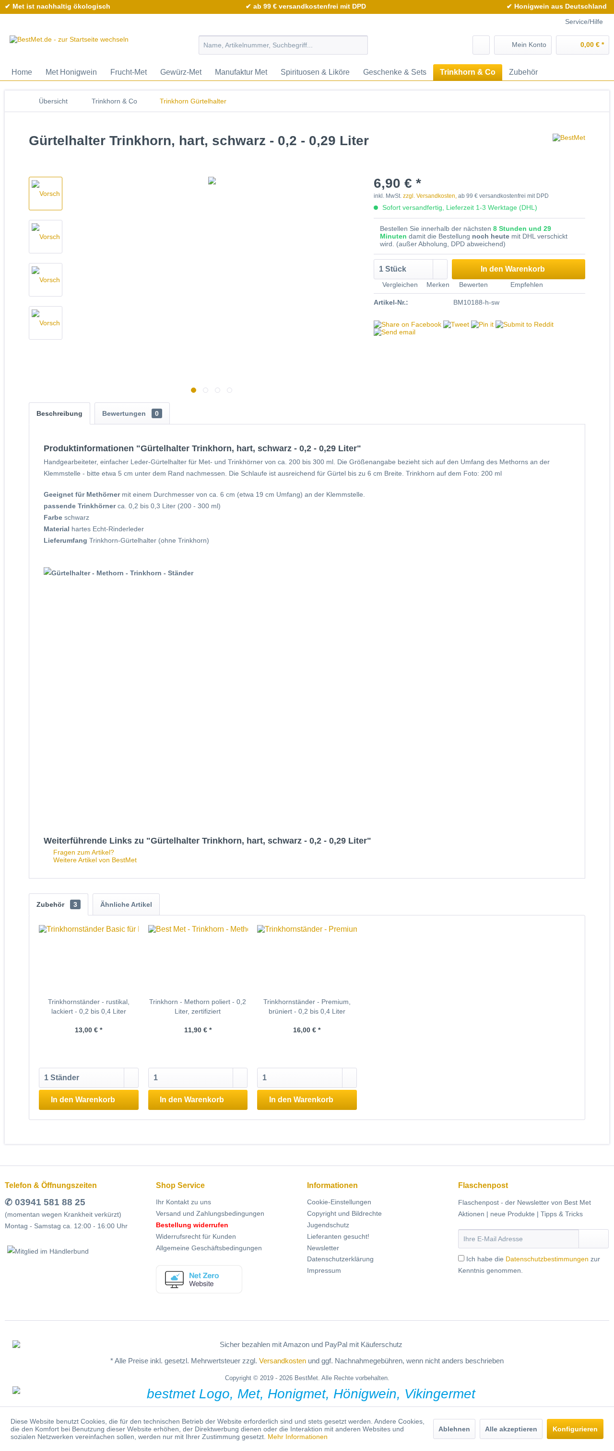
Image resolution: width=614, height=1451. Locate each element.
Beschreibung (59, 413)
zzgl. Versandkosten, (430, 196)
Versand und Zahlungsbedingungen (210, 1213)
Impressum (324, 1270)
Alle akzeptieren (511, 1429)
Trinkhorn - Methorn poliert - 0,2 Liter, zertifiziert (197, 1006)
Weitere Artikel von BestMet (94, 860)
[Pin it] (482, 324)
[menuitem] (283, 45)
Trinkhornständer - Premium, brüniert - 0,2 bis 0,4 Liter (307, 1006)
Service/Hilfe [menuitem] (584, 21)
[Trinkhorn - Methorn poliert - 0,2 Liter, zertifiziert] (198, 958)
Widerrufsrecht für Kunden (196, 1236)
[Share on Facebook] (407, 324)
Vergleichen (399, 284)
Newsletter (323, 1248)
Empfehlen (525, 284)
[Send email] (394, 332)
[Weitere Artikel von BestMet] (569, 150)
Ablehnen (454, 1429)
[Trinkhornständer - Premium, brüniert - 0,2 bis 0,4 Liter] (307, 958)
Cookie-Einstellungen (339, 1202)
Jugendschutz (328, 1225)
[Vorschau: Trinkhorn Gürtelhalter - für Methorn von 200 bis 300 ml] (45, 236)
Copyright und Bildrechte (344, 1213)
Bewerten (473, 284)
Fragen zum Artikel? (82, 852)
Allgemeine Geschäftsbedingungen (209, 1248)
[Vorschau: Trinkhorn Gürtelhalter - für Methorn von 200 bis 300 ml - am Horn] (45, 193)
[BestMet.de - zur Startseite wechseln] (69, 47)
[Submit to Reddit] (525, 324)
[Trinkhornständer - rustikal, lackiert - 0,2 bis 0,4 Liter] (89, 958)
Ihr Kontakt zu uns (183, 1202)
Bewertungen (130, 413)
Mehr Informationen (298, 1436)
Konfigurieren (575, 1429)
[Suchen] (359, 45)
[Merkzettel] (481, 45)
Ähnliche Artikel (126, 904)
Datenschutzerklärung (340, 1259)
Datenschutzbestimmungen (547, 1259)
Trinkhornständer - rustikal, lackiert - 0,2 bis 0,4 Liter (89, 1006)
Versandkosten (282, 1361)
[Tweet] (456, 324)
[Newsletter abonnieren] (594, 1238)
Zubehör (56, 904)
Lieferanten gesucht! (338, 1236)
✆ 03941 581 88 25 (45, 1202)
